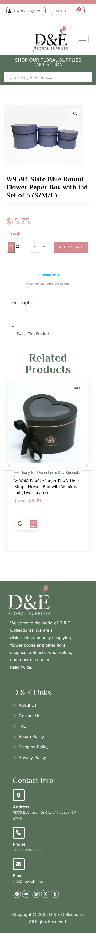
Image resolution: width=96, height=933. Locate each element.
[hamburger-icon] (83, 39)
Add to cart (71, 247)
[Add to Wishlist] (11, 247)
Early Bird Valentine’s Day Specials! (51, 472)
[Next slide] (87, 466)
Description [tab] (48, 275)
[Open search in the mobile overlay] (48, 77)
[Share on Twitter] (17, 326)
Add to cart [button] (33, 524)
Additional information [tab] (48, 284)
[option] (43, 135)
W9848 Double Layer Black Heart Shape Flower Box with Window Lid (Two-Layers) (47, 486)
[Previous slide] (9, 466)
